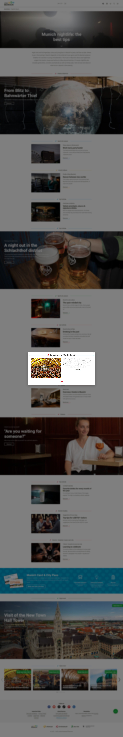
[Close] (94, 353)
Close (61, 381)
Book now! (77, 369)
